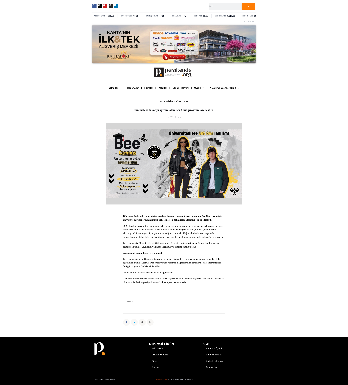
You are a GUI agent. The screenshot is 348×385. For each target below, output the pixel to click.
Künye (155, 361)
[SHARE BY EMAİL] (142, 322)
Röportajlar (133, 88)
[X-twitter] (100, 6)
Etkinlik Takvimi (181, 88)
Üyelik (197, 88)
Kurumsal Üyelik (214, 348)
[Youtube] (105, 6)
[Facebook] (94, 6)
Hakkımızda (157, 348)
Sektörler (113, 88)
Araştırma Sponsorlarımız (223, 88)
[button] (150, 322)
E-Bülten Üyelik (214, 354)
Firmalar (148, 88)
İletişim (155, 367)
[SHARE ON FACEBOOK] (126, 322)
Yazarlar (163, 88)
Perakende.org (161, 379)
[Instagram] (111, 6)
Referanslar (211, 367)
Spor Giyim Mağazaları (174, 102)
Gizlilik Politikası (160, 354)
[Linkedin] (116, 6)
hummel (130, 301)
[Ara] (248, 6)
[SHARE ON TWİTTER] (134, 322)
